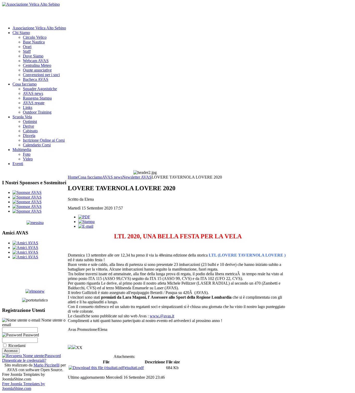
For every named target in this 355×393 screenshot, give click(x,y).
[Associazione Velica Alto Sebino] (31, 4)
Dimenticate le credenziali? (24, 360)
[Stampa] (86, 221)
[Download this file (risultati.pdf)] (97, 367)
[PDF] (84, 217)
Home (73, 177)
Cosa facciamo (90, 177)
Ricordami (16, 345)
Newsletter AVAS (137, 177)
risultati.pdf (134, 367)
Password (30, 335)
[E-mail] (85, 226)
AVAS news (112, 177)
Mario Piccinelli (47, 365)
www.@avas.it (162, 316)
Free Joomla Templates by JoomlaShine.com (23, 386)
